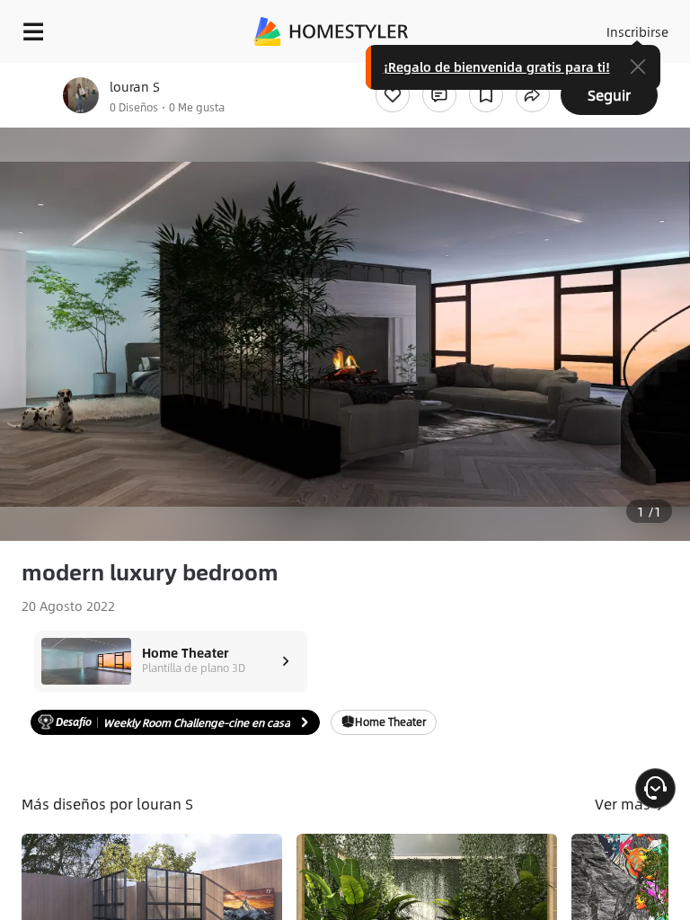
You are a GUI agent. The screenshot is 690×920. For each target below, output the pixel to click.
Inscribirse (637, 31)
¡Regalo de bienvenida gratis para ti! (497, 66)
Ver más (624, 803)
